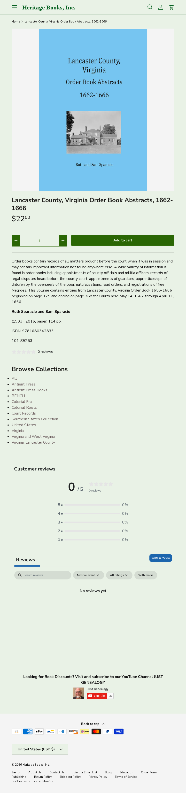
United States (24, 425)
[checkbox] (145, 575)
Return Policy (43, 777)
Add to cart (122, 240)
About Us (35, 772)
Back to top (90, 724)
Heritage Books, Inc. (36, 765)
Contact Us (57, 772)
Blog (108, 772)
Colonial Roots (24, 407)
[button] (93, 505)
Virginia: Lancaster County (33, 442)
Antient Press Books (29, 390)
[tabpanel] (93, 607)
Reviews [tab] (27, 559)
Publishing (19, 777)
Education (126, 772)
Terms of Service (126, 777)
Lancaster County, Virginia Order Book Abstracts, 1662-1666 (65, 21)
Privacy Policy (98, 777)
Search (16, 772)
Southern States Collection (35, 419)
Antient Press (24, 384)
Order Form (149, 772)
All (14, 378)
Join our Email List (84, 772)
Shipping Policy (70, 777)
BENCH (18, 396)
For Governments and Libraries (33, 781)
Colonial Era (22, 401)
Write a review (160, 558)
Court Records (24, 413)
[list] (93, 110)
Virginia (18, 430)
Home (16, 21)
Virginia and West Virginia (33, 436)
